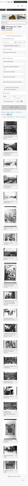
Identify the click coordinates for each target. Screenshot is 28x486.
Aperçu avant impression (9, 112)
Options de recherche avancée (14, 36)
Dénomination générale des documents (12, 82)
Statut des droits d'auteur (9, 77)
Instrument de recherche (9, 71)
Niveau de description (8, 61)
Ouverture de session (20, 2)
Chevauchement (9, 101)
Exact (18, 101)
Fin (14, 96)
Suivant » (23, 480)
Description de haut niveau (9, 52)
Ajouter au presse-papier (16, 136)
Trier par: (4, 117)
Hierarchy (19, 112)
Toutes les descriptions (11, 89)
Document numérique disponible (11, 66)
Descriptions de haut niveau (12, 87)
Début (4, 96)
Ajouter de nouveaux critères (11, 45)
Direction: (18, 117)
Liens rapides (26, 6)
